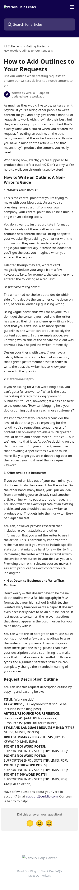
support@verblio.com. (42, 796)
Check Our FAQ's (51, 871)
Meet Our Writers (39, 875)
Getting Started (36, 46)
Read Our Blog (26, 871)
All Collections (13, 46)
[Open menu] (71, 7)
